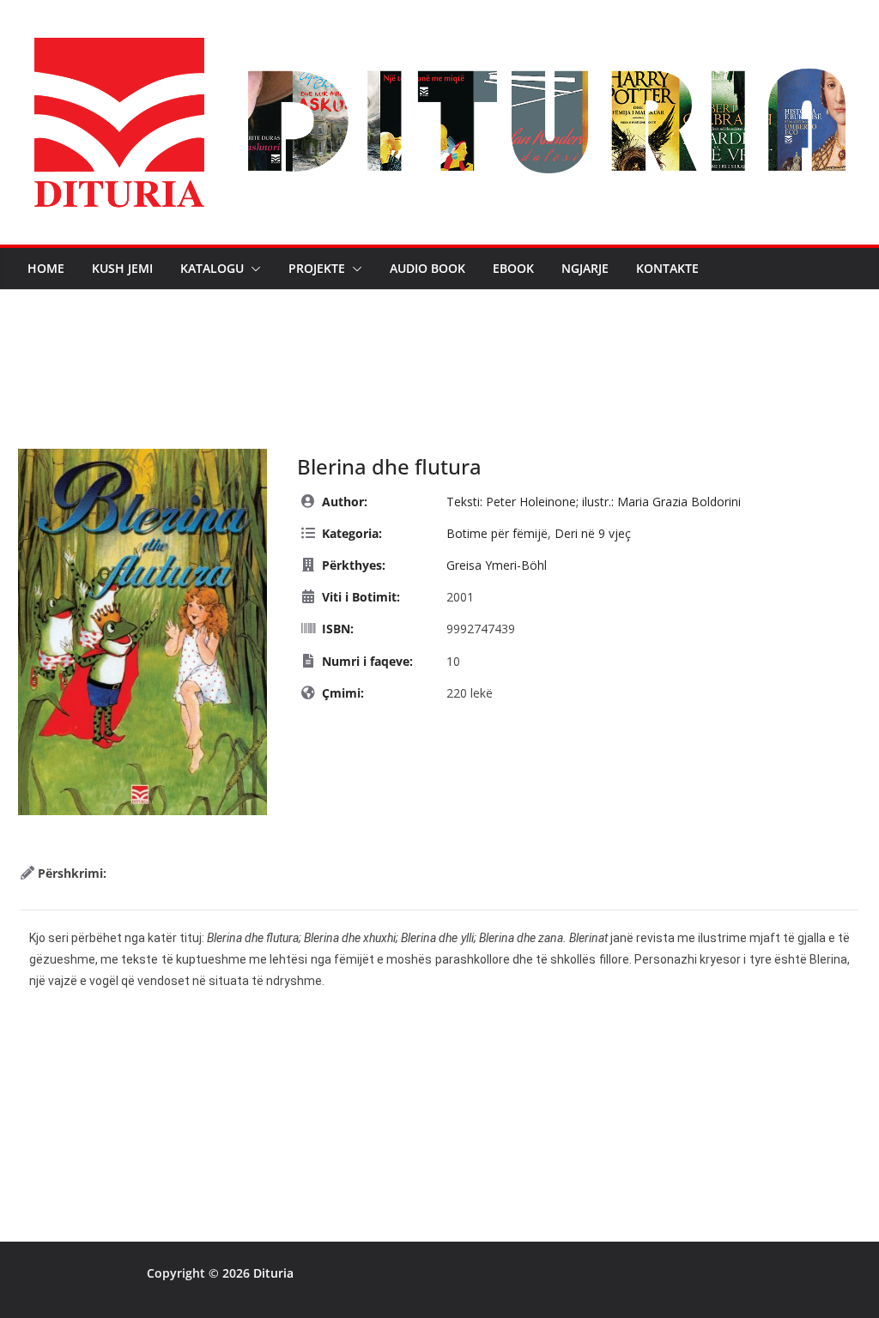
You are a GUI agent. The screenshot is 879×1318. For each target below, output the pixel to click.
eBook (513, 268)
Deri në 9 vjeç (593, 533)
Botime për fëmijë (497, 533)
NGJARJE (585, 268)
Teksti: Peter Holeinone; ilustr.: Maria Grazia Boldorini (593, 501)
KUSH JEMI (122, 268)
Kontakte (667, 268)
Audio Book (427, 268)
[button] (252, 269)
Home (45, 268)
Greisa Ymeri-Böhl (496, 565)
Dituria (273, 1273)
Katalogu (212, 268)
